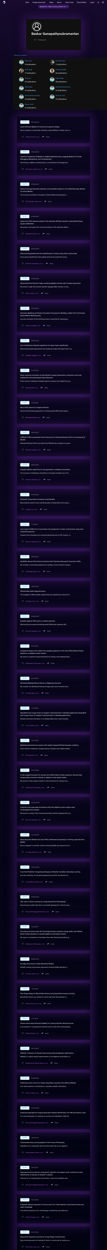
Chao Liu (28, 78)
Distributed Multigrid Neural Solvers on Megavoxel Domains (40, 683)
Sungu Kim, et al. (32, 388)
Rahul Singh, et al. (33, 1033)
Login (92, 2)
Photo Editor (82, 2)
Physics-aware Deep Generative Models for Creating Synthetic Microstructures (46, 1023)
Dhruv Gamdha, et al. (33, 326)
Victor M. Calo (60, 95)
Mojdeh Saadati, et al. (34, 355)
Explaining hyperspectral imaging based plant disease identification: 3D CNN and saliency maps (53, 1113)
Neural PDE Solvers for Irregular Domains (34, 407)
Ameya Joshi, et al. (33, 974)
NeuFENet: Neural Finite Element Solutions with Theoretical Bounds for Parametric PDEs (50, 561)
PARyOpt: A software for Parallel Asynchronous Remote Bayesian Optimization (47, 1053)
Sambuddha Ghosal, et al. (35, 1152)
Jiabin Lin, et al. (32, 509)
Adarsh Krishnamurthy (32, 95)
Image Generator (39, 2)
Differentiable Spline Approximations (32, 591)
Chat (27, 2)
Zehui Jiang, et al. (33, 1093)
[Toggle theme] (98, 2)
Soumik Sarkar (60, 61)
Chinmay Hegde (60, 69)
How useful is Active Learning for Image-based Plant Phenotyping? (43, 902)
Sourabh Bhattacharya (62, 87)
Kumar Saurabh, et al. (34, 450)
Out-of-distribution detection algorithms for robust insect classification (44, 345)
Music (59, 2)
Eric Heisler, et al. (32, 293)
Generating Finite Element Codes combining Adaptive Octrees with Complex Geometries (50, 283)
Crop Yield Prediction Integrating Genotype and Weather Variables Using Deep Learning (50, 872)
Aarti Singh (28, 69)
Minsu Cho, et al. (33, 601)
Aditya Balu (28, 87)
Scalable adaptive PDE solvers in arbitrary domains (37, 621)
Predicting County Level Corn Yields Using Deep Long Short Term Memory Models (48, 1083)
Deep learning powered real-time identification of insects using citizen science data (48, 253)
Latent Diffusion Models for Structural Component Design (39, 127)
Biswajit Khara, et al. (33, 234)
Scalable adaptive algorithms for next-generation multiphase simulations (45, 469)
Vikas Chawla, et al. (33, 1217)
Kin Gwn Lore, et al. (33, 1247)
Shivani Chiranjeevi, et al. (35, 263)
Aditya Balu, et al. (33, 693)
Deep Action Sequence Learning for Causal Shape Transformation (42, 1237)
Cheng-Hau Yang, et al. (34, 201)
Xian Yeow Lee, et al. (34, 1003)
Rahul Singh (59, 78)
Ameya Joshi (29, 104)
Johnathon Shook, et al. (35, 882)
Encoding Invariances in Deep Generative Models (37, 964)
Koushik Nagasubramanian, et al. (38, 912)
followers (42, 40)
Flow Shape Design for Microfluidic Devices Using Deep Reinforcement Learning (47, 993)
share (48, 137)
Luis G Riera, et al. (32, 725)
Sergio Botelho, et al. (34, 852)
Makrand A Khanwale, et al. (36, 663)
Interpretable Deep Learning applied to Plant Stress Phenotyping (42, 1142)
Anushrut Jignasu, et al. (34, 169)
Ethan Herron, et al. (33, 137)
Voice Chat (69, 2)
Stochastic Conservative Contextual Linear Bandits (37, 499)
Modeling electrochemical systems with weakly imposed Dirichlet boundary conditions (49, 745)
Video (51, 2)
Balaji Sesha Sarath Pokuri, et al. (37, 1063)
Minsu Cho (28, 61)
